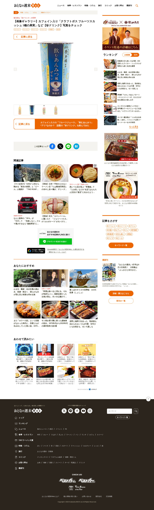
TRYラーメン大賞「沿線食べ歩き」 (79, 184)
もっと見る (133, 127)
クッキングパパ (42, 457)
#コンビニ (26, 29)
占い (38, 446)
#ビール (119, 238)
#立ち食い (120, 234)
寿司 (38, 435)
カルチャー (87, 446)
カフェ (91, 435)
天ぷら (61, 435)
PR (66, 429)
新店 (51, 429)
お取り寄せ (119, 5)
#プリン (132, 226)
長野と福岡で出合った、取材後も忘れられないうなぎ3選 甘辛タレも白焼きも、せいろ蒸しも (83, 324)
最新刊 (129, 5)
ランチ (84, 435)
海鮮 (44, 462)
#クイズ (110, 238)
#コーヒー (17, 29)
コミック (108, 5)
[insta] (90, 411)
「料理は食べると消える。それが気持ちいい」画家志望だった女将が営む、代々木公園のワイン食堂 (54, 294)
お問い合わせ (86, 496)
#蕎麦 (129, 234)
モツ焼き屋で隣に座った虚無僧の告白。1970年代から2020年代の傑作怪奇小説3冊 (55, 323)
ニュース (60, 5)
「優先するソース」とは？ (56, 252)
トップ (21, 418)
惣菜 (51, 462)
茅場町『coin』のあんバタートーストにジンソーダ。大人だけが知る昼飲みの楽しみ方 (129, 97)
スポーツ (65, 446)
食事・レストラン (74, 5)
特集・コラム (90, 5)
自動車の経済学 (18, 215)
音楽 (57, 446)
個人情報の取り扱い (70, 496)
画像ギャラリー (45, 12)
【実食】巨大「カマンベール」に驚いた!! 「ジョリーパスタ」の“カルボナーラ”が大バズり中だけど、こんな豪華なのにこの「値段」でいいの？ (55, 219)
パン (77, 435)
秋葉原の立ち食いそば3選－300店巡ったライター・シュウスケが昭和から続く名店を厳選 (129, 63)
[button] (15, 69)
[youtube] (83, 411)
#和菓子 (51, 29)
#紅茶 (58, 29)
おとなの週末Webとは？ (50, 496)
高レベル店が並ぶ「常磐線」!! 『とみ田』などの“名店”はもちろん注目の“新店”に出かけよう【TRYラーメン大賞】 (83, 190)
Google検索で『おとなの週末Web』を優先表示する (65, 249)
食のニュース (42, 429)
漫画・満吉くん (70, 457)
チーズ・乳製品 (70, 462)
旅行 (100, 5)
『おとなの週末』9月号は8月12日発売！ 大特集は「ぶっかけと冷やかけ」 (128, 267)
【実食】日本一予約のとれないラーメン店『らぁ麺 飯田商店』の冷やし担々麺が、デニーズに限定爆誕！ (54, 187)
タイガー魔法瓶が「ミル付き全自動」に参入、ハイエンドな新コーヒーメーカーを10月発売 (129, 119)
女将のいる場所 (46, 288)
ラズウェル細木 (56, 457)
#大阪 (109, 230)
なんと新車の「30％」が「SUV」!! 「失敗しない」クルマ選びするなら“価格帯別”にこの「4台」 (27, 221)
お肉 (38, 462)
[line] (71, 411)
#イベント (111, 226)
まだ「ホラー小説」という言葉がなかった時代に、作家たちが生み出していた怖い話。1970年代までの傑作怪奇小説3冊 (26, 323)
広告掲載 (109, 496)
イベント (59, 429)
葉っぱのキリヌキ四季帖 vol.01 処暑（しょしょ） (83, 291)
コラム (35, 12)
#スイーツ (34, 29)
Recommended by (83, 389)
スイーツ (100, 435)
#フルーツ (43, 29)
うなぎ (53, 435)
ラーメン (69, 435)
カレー (45, 435)
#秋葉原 (110, 234)
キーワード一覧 (122, 417)
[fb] (77, 411)
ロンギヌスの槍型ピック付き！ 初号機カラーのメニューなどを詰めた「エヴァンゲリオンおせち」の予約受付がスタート (129, 108)
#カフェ (117, 230)
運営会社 (98, 496)
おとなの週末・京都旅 (45, 451)
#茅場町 (134, 230)
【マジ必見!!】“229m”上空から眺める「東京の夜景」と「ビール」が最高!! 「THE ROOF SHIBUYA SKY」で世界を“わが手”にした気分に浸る (27, 187)
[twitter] (64, 411)
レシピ (96, 446)
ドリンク (82, 462)
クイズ (45, 446)
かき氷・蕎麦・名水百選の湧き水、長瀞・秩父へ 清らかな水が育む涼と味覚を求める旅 (26, 292)
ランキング (23, 423)
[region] (56, 78)
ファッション (75, 446)
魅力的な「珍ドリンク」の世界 (25, 18)
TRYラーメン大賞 (25, 440)
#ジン (125, 230)
